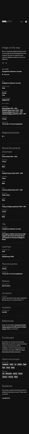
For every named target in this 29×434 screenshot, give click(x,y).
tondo (11, 364)
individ (15, 373)
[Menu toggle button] (26, 21)
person (20, 373)
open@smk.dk (6, 398)
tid (3, 373)
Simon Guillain (6, 108)
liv (15, 364)
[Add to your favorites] (6, 63)
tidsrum (4, 377)
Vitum (8, 367)
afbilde (20, 364)
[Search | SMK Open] (7, 22)
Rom (3, 367)
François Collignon (7, 114)
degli (24, 364)
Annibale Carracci (7, 110)
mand (16, 377)
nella (12, 367)
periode (11, 377)
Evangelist (5, 364)
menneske (9, 373)
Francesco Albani (7, 112)
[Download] (3, 63)
